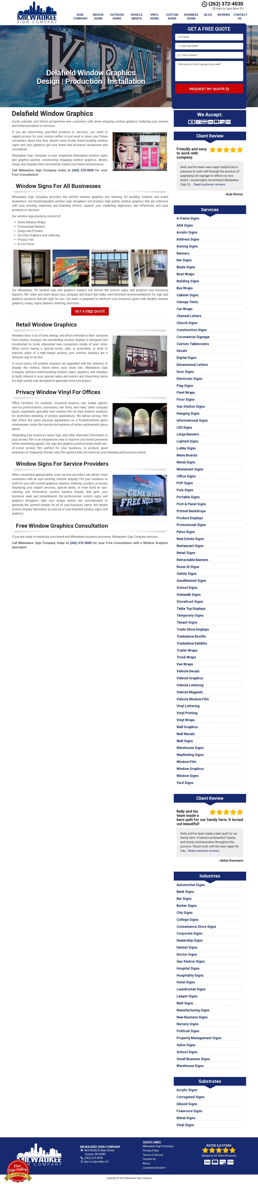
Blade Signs (186, 267)
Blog (208, 14)
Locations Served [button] (153, 1167)
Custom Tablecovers (193, 344)
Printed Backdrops (191, 511)
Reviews (224, 14)
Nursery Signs (188, 1024)
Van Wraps (185, 664)
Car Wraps (184, 309)
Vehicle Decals (188, 671)
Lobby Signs (186, 448)
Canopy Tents (187, 302)
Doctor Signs (187, 954)
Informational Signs (192, 420)
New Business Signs (192, 1017)
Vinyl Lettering (188, 706)
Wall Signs (185, 741)
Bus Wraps (185, 288)
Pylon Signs (186, 532)
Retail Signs (186, 553)
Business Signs (191, 16)
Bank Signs (185, 892)
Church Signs (187, 323)
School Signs (187, 588)
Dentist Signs (187, 947)
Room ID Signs (188, 567)
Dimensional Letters (192, 365)
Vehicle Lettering (190, 685)
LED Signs (184, 427)
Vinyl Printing (187, 713)
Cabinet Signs (187, 295)
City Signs (184, 913)
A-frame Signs (188, 218)
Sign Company (80, 16)
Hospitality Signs (190, 975)
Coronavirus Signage (193, 337)
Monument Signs (190, 469)
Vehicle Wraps (137, 16)
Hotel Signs (186, 982)
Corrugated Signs (190, 1097)
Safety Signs (187, 574)
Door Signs (185, 372)
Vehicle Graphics (190, 678)
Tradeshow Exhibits (192, 643)
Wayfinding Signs (190, 755)
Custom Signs (172, 16)
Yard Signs (185, 783)
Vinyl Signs (154, 16)
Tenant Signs (187, 622)
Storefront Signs (190, 602)
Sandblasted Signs (191, 581)
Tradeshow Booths (191, 636)
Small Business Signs (193, 1059)
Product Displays (190, 518)
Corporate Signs (189, 933)
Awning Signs (187, 246)
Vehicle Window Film (193, 699)
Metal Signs (186, 462)
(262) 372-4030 (225, 4)
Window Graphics (190, 769)
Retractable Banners (192, 560)
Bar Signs (184, 260)
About (146, 1163)
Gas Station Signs (191, 406)
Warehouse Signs (190, 748)
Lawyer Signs (187, 996)
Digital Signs (186, 358)
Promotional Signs (191, 525)
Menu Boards (187, 455)
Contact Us (240, 16)
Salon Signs (186, 1045)
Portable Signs (188, 497)
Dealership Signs (190, 940)
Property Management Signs (199, 1038)
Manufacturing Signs (193, 1010)
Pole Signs (185, 490)
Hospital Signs (188, 968)
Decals (182, 351)
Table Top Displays (191, 609)
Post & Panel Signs (191, 504)
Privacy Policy (151, 1150)
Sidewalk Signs (189, 595)
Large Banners (188, 434)
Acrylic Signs (187, 232)
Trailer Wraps (187, 650)
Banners (183, 253)
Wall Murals (186, 734)
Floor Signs (186, 399)
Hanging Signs (188, 413)
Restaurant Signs (190, 546)
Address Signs (188, 239)
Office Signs (186, 476)
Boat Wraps (185, 274)
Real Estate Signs (190, 539)
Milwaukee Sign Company (158, 1146)
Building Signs (188, 281)
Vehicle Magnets (190, 692)
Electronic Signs (189, 379)
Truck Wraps (186, 657)
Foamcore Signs (189, 1111)
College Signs (187, 920)
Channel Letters (189, 316)
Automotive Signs (191, 885)
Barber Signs (187, 906)
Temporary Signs (190, 615)
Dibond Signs (187, 1104)
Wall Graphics (187, 727)
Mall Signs (185, 1003)
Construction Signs (192, 330)
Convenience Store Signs (196, 927)
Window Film (186, 762)
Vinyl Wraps (186, 720)
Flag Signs (185, 386)
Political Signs (188, 1031)
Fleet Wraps (186, 392)
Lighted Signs (187, 441)
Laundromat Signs (191, 989)
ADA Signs (185, 225)
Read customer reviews (209, 184)
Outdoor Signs (117, 16)
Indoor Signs (98, 16)
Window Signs (188, 776)
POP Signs (185, 483)
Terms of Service (153, 1154)
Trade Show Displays (193, 629)
